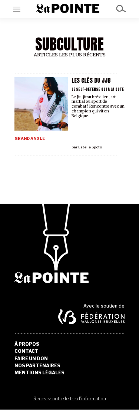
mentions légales (39, 372)
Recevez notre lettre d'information (69, 398)
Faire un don (31, 358)
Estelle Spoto (90, 147)
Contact (26, 351)
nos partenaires (37, 365)
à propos (26, 344)
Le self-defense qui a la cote (98, 89)
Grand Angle (29, 138)
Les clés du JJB (91, 80)
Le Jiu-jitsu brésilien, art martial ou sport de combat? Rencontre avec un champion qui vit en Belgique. (98, 106)
